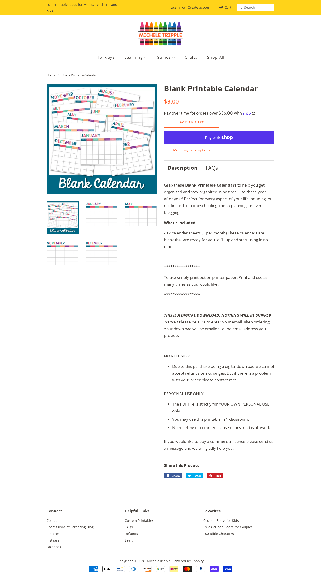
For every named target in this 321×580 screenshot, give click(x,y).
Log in (175, 7)
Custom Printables (139, 520)
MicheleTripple (159, 561)
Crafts (191, 57)
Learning (134, 57)
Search (130, 540)
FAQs (212, 167)
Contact (53, 520)
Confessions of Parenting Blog (70, 527)
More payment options (191, 150)
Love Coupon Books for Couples (228, 527)
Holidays (106, 57)
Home (51, 75)
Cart (228, 7)
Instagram (55, 540)
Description (182, 167)
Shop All (216, 57)
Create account (199, 7)
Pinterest (54, 533)
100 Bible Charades (218, 533)
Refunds (131, 533)
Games (164, 57)
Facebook (54, 547)
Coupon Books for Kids (221, 520)
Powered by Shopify (188, 561)
